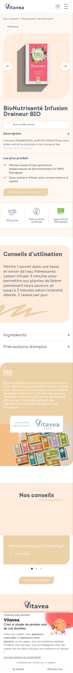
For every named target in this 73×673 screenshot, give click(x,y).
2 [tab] (36, 568)
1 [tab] (31, 569)
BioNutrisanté (45, 18)
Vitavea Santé (28, 18)
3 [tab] (41, 568)
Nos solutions (11, 18)
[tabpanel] (36, 537)
